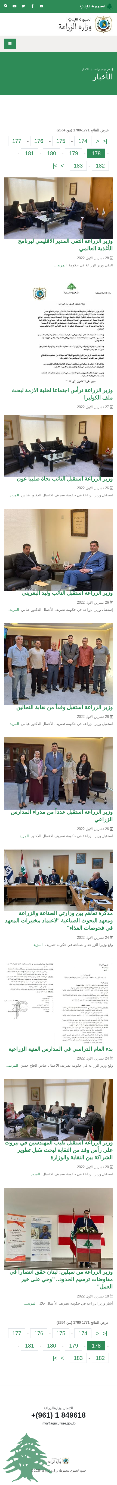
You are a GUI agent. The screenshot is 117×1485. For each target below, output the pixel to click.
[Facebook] (32, 6)
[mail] (41, 6)
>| (55, 166)
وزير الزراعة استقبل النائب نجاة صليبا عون (65, 479)
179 (73, 153)
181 (29, 153)
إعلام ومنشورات (103, 69)
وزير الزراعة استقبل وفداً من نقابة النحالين (64, 707)
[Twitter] (23, 6)
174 (82, 141)
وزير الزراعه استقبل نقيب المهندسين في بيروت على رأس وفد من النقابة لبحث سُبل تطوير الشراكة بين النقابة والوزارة (59, 1150)
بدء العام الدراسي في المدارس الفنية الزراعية (60, 1049)
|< (105, 141)
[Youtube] (14, 6)
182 (100, 166)
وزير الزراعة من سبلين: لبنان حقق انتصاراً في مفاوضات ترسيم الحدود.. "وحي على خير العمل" (61, 1279)
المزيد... (60, 265)
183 (78, 166)
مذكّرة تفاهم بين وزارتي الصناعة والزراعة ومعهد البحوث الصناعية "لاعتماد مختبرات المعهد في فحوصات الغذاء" (59, 920)
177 (16, 141)
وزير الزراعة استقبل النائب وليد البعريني (67, 593)
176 (38, 141)
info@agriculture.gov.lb (59, 1423)
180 (51, 153)
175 (60, 141)
